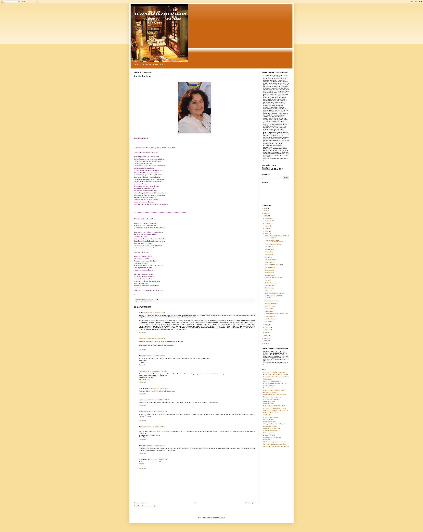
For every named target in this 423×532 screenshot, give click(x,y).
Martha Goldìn (269, 254)
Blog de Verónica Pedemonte (272, 437)
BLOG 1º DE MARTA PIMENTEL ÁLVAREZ (275, 377)
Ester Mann (268, 257)
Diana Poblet (269, 308)
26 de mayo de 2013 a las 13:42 (157, 371)
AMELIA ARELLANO (145, 301)
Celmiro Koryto (269, 288)
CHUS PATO (268, 321)
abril (266, 325)
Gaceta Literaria (268, 419)
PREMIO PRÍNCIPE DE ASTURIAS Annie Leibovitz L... (275, 240)
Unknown (142, 338)
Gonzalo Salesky (270, 270)
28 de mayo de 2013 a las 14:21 (155, 427)
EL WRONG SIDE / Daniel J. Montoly (274, 390)
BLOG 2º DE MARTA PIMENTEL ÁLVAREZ (275, 374)
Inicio (196, 503)
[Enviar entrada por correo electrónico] (157, 299)
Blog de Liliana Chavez (270, 426)
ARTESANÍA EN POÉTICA (271, 412)
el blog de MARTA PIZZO (270, 417)
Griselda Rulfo (269, 311)
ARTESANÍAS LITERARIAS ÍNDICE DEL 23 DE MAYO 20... (277, 236)
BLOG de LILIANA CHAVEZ (271, 399)
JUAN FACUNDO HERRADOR (274, 265)
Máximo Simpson (270, 285)
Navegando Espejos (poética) (272, 397)
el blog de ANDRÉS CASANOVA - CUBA (275, 383)
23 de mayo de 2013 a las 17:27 (155, 356)
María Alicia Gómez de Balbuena (275, 293)
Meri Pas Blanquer (270, 319)
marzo (267, 327)
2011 (265, 338)
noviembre (268, 221)
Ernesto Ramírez (270, 316)
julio (266, 228)
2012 (265, 335)
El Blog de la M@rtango (270, 430)
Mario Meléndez (270, 306)
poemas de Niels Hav (271, 303)
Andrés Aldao (143, 411)
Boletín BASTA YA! (268, 404)
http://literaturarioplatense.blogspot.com (275, 442)
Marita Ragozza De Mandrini (273, 278)
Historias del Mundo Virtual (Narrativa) (274, 394)
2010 (265, 341)
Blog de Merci (267, 439)
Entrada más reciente (140, 503)
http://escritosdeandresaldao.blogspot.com (276, 446)
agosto (267, 226)
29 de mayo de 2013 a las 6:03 (158, 459)
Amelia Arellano (269, 272)
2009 (265, 343)
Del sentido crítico (268, 388)
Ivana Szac (268, 290)
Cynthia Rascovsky (270, 283)
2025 (265, 208)
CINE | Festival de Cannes (273, 244)
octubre (267, 223)
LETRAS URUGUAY (269, 386)
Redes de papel (268, 433)
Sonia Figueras (269, 262)
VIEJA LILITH (267, 415)
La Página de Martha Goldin (271, 428)
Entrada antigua (249, 503)
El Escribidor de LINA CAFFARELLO (274, 406)
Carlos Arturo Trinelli (271, 259)
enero (267, 332)
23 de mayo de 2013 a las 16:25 (155, 338)
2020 (265, 211)
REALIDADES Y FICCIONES (271, 381)
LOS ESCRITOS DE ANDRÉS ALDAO (274, 408)
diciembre (268, 218)
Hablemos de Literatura (270, 392)
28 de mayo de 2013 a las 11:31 (158, 411)
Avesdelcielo (143, 371)
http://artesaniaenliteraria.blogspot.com (275, 444)
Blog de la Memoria (269, 435)
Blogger (222, 518)
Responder (142, 332)
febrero (267, 330)
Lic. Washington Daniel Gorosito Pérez (276, 314)
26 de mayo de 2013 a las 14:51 (158, 388)
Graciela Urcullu (270, 267)
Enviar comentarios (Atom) (150, 506)
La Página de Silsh (269, 401)
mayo (267, 234)
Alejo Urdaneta (269, 249)
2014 (265, 213)
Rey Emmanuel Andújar (272, 301)
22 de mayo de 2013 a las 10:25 (155, 312)
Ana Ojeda (268, 280)
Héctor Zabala (267, 379)
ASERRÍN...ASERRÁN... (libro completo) (275, 372)
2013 (265, 216)
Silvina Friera (269, 247)
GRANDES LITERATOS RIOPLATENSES (275, 410)
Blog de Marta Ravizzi (269, 421)
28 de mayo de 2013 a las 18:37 (155, 446)
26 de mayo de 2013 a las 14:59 (159, 400)
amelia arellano (144, 400)
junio (266, 231)
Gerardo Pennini (270, 275)
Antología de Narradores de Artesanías (275, 424)
